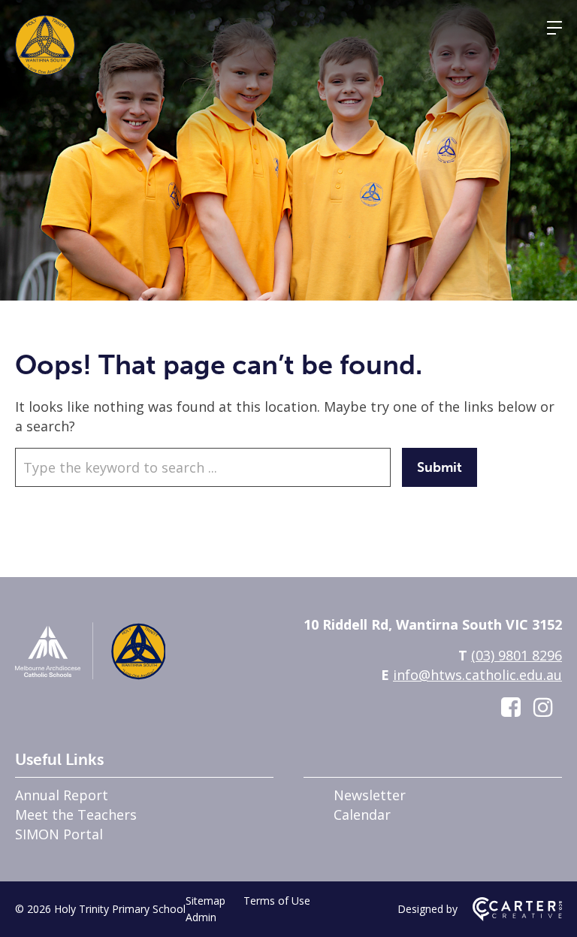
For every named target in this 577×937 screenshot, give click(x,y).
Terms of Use (276, 900)
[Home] (90, 680)
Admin (201, 917)
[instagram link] (543, 706)
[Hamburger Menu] (554, 28)
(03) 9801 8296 (516, 655)
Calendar (362, 815)
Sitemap (205, 900)
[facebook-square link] (511, 706)
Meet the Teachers (76, 815)
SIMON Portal (59, 834)
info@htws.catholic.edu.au (477, 675)
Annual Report (61, 795)
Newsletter (370, 795)
